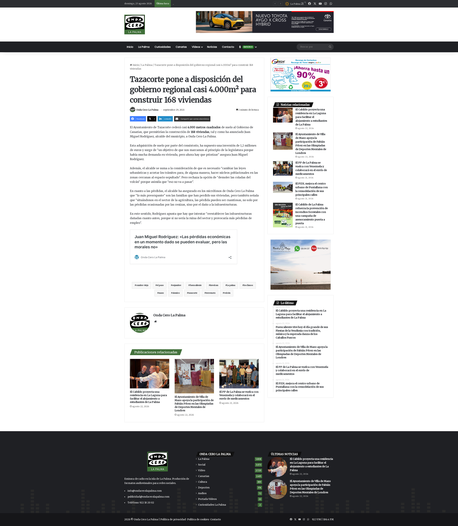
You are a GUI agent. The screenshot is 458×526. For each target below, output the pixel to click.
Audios (202, 493)
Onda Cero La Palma (147, 109)
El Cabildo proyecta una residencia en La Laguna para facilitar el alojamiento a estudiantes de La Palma (148, 397)
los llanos (248, 285)
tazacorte (192, 293)
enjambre (176, 285)
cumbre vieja (142, 285)
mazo (161, 293)
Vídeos (196, 47)
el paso (160, 285)
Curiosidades (163, 47)
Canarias (181, 47)
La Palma (144, 47)
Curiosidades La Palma (212, 504)
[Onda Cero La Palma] (134, 24)
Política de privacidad (173, 519)
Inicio (130, 47)
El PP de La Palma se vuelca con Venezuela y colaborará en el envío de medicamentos (239, 395)
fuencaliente (196, 285)
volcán (227, 293)
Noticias (212, 47)
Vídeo (201, 470)
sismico (176, 293)
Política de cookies (198, 519)
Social (201, 464)
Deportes (203, 487)
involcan (214, 285)
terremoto (211, 293)
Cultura (202, 481)
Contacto (228, 47)
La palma (231, 285)
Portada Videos (207, 499)
